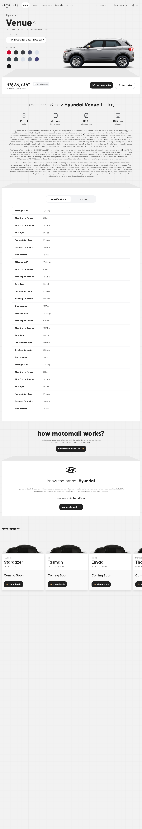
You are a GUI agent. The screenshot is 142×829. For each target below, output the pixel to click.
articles (70, 5)
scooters (47, 5)
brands (59, 5)
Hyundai (11, 15)
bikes (36, 5)
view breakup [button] (42, 84)
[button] (34, 22)
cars (25, 5)
